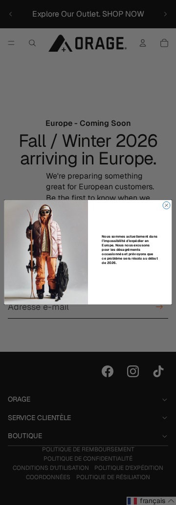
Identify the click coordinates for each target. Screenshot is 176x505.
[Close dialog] (166, 205)
